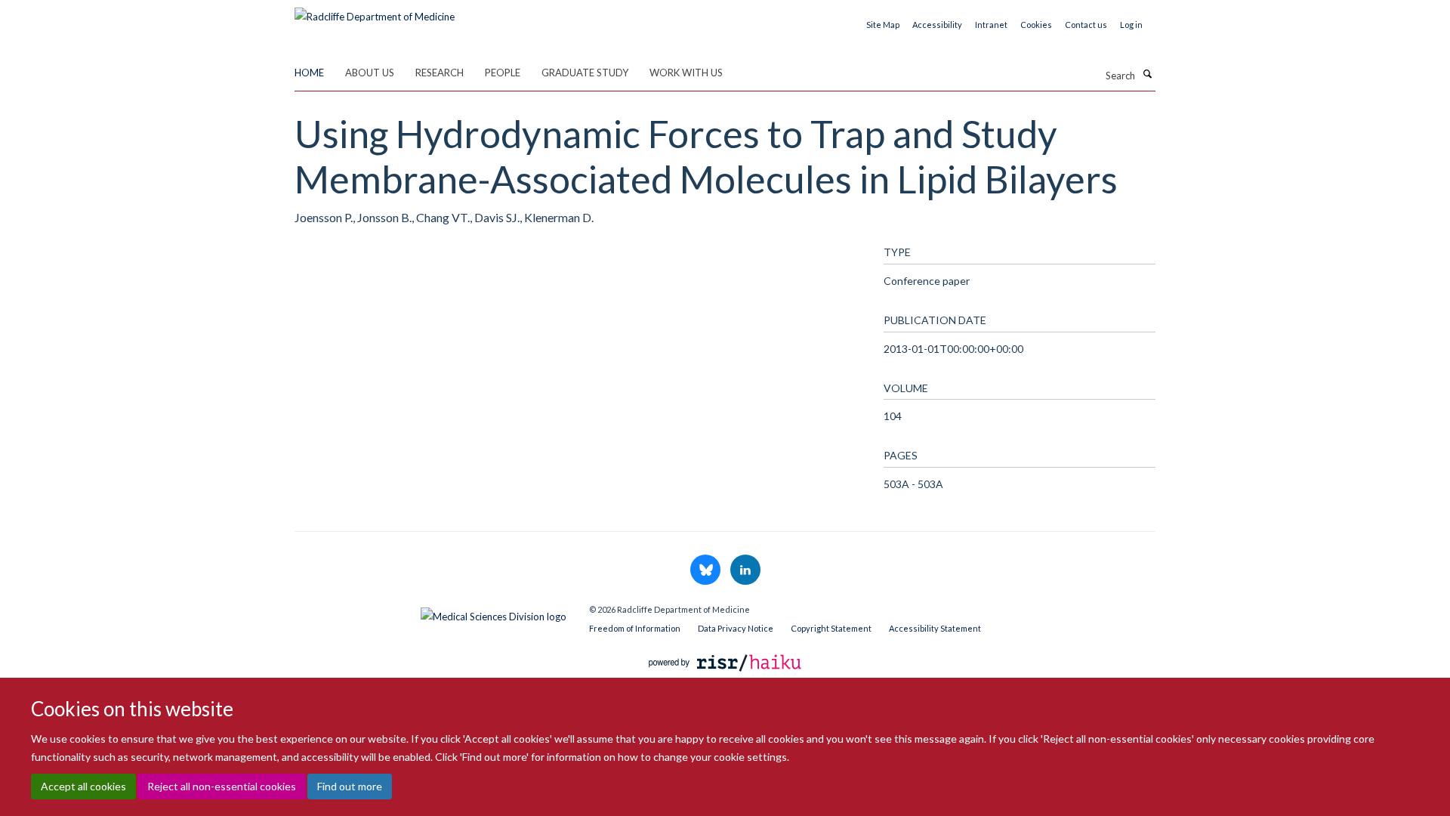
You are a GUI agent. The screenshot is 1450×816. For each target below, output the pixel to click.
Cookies (1036, 24)
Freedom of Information (634, 628)
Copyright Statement (831, 628)
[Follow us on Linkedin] (745, 570)
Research (439, 72)
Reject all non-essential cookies (221, 786)
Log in (1131, 24)
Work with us (686, 72)
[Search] (1147, 74)
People (502, 72)
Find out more (349, 786)
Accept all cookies (83, 786)
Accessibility (937, 24)
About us (369, 72)
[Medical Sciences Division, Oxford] (430, 613)
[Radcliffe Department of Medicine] (375, 11)
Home (309, 72)
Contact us (1086, 24)
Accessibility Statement (935, 628)
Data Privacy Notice (735, 628)
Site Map (882, 24)
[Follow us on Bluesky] (706, 570)
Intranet (991, 24)
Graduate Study (584, 72)
